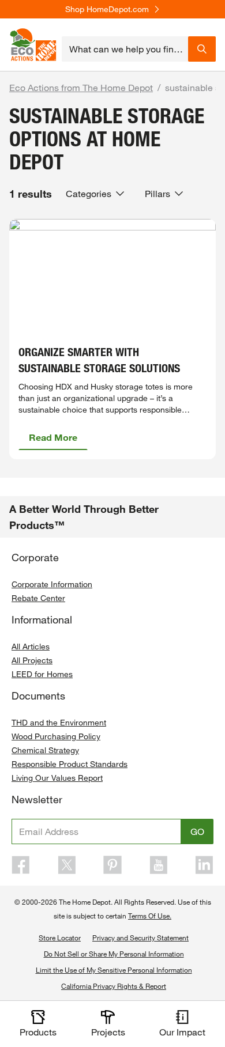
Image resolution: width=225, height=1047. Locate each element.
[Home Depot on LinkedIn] (204, 865)
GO (197, 831)
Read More (53, 437)
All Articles (31, 646)
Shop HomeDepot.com (107, 9)
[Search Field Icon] (202, 49)
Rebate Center (38, 598)
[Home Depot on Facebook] (21, 865)
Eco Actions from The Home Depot (81, 87)
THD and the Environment (59, 722)
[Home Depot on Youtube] (158, 865)
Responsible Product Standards (69, 764)
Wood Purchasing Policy (56, 736)
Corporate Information (52, 584)
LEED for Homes (42, 674)
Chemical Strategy (45, 750)
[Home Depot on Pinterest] (112, 865)
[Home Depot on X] (67, 865)
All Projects (32, 660)
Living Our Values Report (57, 778)
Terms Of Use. (149, 915)
